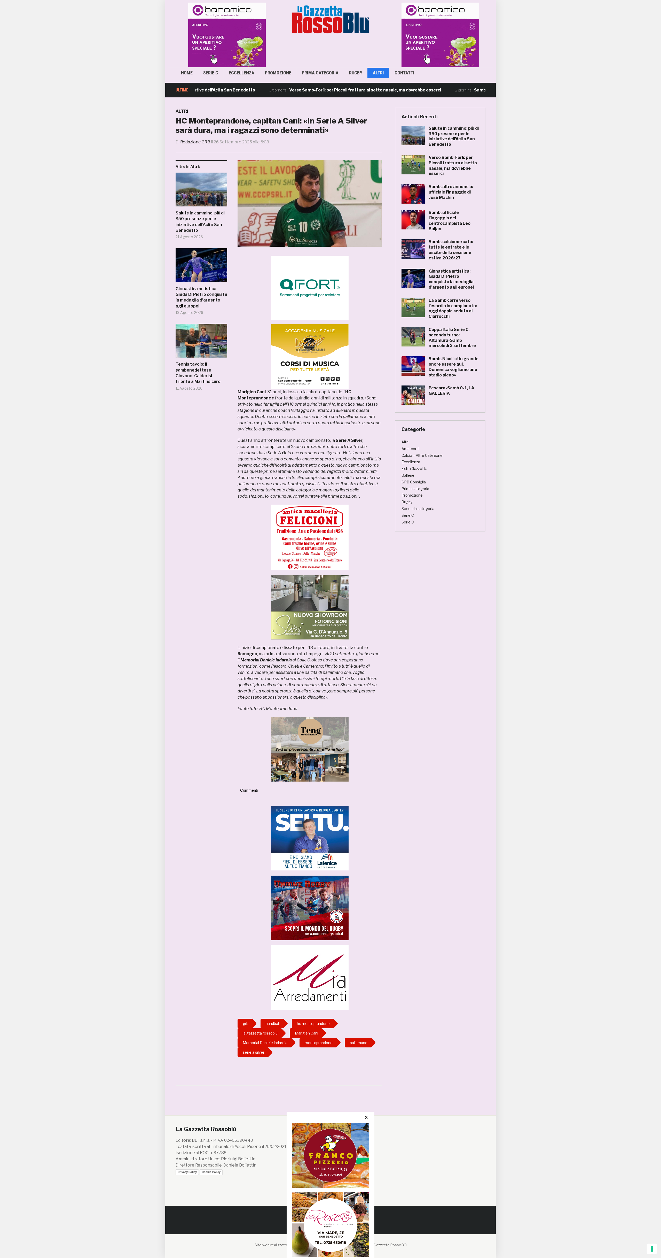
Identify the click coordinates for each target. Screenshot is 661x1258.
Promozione (278, 72)
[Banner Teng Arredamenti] (310, 748)
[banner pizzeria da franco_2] (330, 1155)
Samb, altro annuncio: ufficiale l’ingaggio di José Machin (451, 192)
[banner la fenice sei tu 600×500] (310, 837)
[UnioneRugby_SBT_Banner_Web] (310, 907)
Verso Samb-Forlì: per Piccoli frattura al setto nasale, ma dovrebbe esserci (324, 90)
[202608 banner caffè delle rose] (330, 1224)
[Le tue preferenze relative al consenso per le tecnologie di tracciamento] (652, 1249)
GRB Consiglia (414, 482)
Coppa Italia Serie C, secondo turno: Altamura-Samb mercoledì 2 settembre (452, 337)
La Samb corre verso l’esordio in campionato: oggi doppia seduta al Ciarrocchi (453, 308)
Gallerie (408, 475)
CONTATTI (404, 72)
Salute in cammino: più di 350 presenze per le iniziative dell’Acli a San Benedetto (200, 222)
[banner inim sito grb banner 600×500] (224, 34)
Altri (378, 72)
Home (187, 72)
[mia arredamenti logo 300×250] (310, 977)
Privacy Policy (187, 1172)
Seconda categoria (418, 508)
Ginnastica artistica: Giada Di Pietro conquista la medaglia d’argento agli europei (201, 297)
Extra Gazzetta (414, 468)
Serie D (408, 522)
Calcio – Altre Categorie (422, 455)
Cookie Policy (211, 1172)
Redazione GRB (195, 142)
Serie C (210, 72)
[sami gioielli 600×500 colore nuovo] (310, 606)
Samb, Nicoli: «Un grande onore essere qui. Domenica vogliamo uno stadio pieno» (453, 366)
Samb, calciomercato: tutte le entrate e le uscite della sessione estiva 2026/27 (451, 249)
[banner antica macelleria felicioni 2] (310, 536)
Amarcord (410, 448)
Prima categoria (320, 72)
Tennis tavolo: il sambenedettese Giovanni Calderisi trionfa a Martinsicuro (198, 373)
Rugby (355, 72)
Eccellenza (241, 72)
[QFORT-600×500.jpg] (310, 287)
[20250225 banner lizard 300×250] (310, 356)
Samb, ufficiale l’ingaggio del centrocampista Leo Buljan (449, 220)
